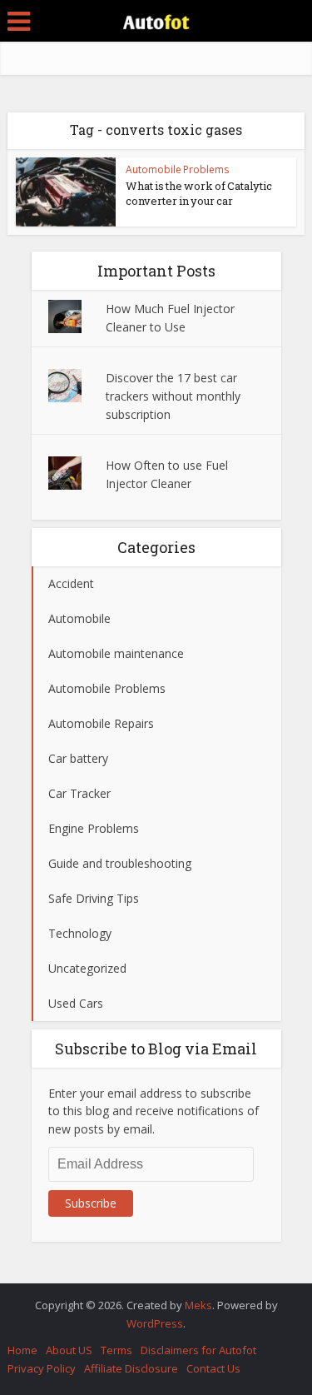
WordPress (154, 1323)
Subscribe (90, 1203)
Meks (198, 1305)
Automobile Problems (177, 169)
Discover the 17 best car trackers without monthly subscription (173, 396)
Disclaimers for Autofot (198, 1350)
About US (69, 1350)
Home (22, 1350)
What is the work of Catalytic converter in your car (199, 193)
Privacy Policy (41, 1368)
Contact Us (213, 1368)
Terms (116, 1350)
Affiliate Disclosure (131, 1368)
